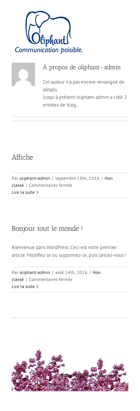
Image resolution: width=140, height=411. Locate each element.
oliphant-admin (34, 178)
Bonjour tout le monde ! (47, 228)
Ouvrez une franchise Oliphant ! (63, 342)
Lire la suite (23, 192)
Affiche (22, 157)
